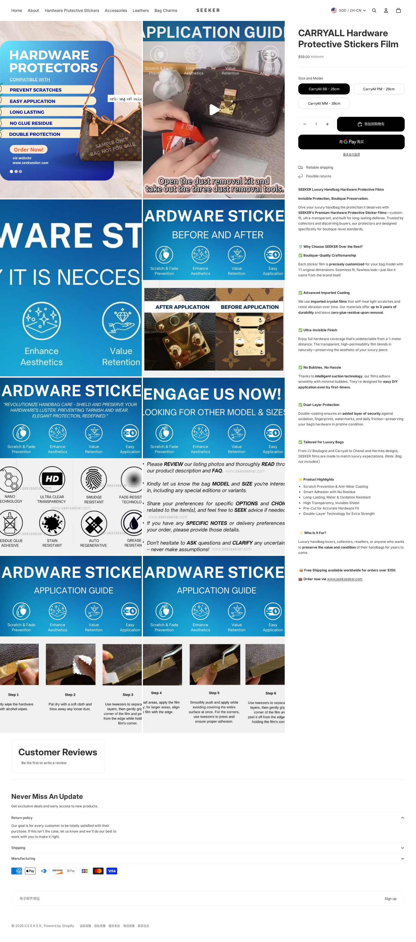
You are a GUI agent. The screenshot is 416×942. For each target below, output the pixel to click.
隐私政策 (100, 926)
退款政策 (85, 926)
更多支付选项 (351, 154)
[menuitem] (16, 10)
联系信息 (143, 926)
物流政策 (129, 926)
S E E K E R (33, 926)
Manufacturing (23, 858)
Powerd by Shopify (59, 926)
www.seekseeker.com (345, 579)
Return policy (22, 818)
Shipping (18, 848)
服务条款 (114, 926)
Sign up (390, 898)
